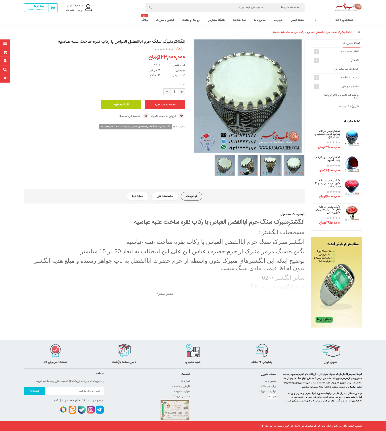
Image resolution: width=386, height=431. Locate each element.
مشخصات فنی (165, 196)
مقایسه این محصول (130, 116)
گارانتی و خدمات (181, 386)
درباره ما (185, 381)
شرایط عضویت (182, 391)
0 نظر (156, 50)
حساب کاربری (75, 5)
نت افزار (264, 426)
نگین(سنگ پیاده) (349, 106)
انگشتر (355, 60)
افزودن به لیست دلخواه (164, 116)
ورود (80, 10)
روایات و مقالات (350, 77)
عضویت (70, 10)
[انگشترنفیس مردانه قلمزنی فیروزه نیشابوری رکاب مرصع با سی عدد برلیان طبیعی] (352, 138)
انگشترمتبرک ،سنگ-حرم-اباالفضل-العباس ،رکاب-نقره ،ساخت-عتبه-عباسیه (135, 127)
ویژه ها (272, 397)
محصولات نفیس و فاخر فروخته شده (341, 96)
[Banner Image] (336, 282)
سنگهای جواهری (350, 86)
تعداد (182, 84)
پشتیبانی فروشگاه (180, 397)
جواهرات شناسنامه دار (346, 69)
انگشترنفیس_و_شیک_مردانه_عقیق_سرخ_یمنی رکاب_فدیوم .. (314, 159)
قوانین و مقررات (267, 391)
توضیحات (191, 196)
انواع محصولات (350, 51)
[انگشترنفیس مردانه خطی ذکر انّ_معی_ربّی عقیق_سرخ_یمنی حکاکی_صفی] (352, 213)
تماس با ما (270, 381)
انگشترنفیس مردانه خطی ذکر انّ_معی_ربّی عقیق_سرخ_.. (328, 210)
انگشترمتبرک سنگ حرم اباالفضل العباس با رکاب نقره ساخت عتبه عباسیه (312, 32)
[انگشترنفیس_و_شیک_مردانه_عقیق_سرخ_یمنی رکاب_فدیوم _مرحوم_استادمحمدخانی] (352, 164)
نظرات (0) (137, 196)
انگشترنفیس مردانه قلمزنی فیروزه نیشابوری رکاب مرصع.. (327, 134)
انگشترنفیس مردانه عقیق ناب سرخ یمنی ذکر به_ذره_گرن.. (327, 183)
